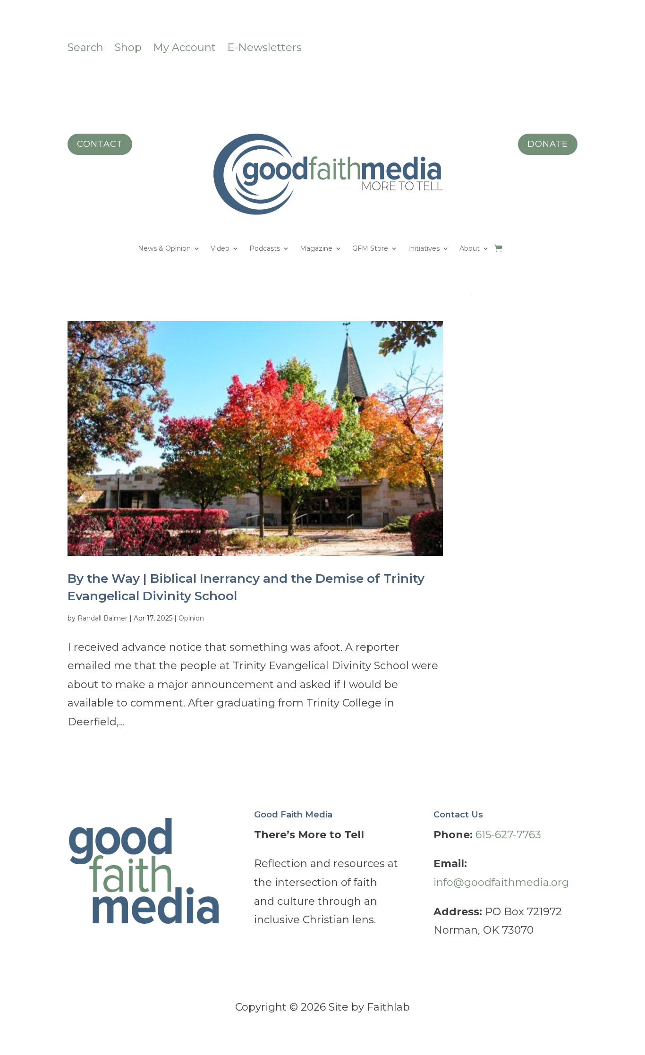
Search (85, 47)
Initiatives (424, 249)
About (469, 249)
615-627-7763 (508, 834)
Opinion (191, 618)
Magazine (316, 249)
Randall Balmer (102, 618)
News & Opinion (164, 249)
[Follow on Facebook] (456, 45)
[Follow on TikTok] (513, 45)
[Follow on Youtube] (569, 45)
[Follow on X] (551, 45)
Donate (547, 144)
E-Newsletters (264, 47)
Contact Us (458, 814)
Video (220, 249)
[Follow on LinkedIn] (532, 45)
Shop (128, 47)
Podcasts (264, 249)
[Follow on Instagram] (475, 45)
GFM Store (370, 249)
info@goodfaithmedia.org (501, 882)
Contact (100, 144)
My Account (184, 47)
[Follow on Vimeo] (494, 45)
